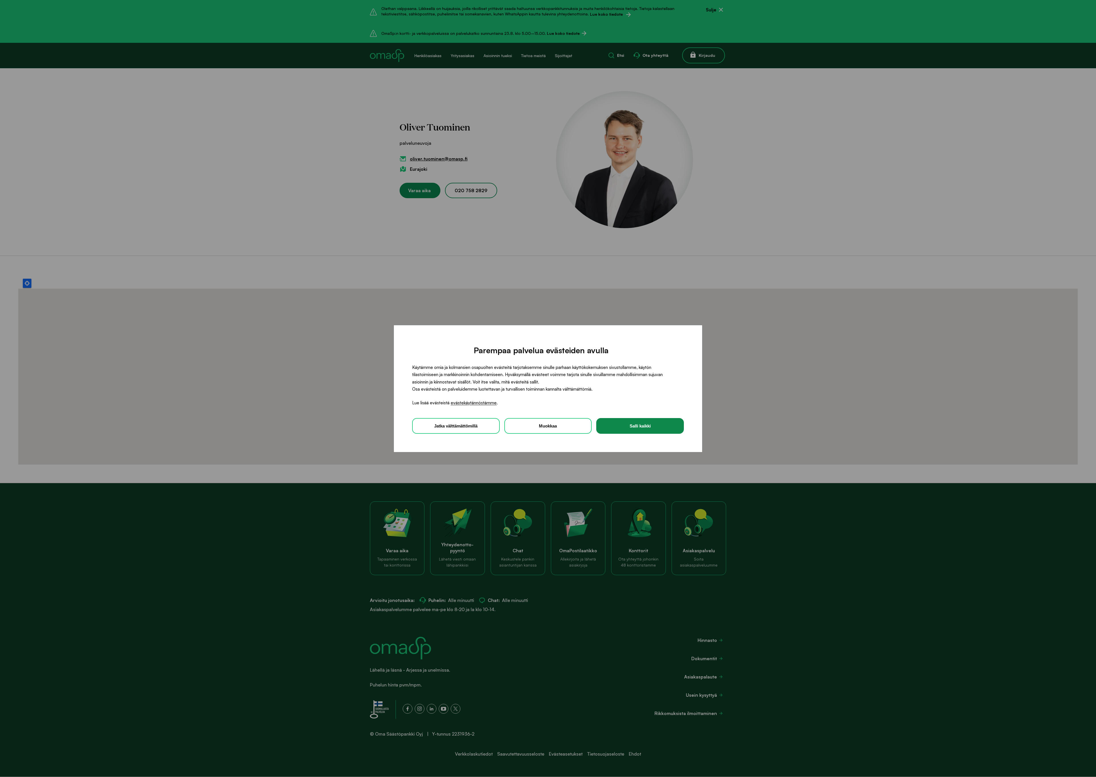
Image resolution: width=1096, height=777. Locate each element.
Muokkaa (548, 425)
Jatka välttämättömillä (456, 425)
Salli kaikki (640, 425)
